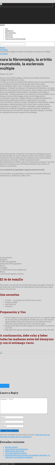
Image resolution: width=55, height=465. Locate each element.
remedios (9, 31)
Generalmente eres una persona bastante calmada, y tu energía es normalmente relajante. (27, 456)
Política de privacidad (15, 39)
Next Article (4, 387)
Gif (6, 29)
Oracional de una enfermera (16, 449)
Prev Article (4, 385)
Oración (9, 35)
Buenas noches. (11, 447)
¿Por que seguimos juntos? (16, 453)
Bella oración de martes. (15, 451)
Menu (2, 25)
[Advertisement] (20, 17)
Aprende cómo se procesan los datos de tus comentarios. (25, 436)
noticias (9, 37)
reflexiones (10, 33)
